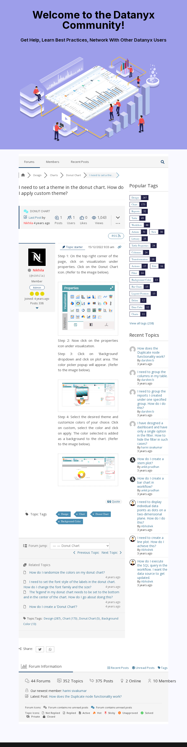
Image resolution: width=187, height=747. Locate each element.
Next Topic (110, 552)
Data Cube (137, 307)
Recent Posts (80, 162)
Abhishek (147, 526)
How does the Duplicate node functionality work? (151, 352)
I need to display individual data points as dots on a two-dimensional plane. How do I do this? (151, 512)
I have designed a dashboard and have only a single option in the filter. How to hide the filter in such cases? (152, 433)
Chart (82, 514)
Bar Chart (137, 286)
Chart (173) (69, 618)
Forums (29, 162)
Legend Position (140, 293)
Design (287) (52, 618)
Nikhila (28, 223)
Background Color (71, 521)
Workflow (137, 225)
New (153, 231)
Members (52, 162)
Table (134, 218)
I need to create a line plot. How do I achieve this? (150, 541)
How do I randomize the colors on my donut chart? (67, 572)
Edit (154, 266)
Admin (135, 231)
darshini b (147, 360)
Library (136, 238)
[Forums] (23, 175)
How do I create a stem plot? (150, 461)
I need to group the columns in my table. (152, 374)
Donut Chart (102, 514)
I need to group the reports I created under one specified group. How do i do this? (151, 399)
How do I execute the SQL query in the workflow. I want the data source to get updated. (152, 569)
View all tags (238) (142, 323)
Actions (136, 266)
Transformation (140, 259)
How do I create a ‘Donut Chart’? (53, 606)
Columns (136, 252)
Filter (134, 273)
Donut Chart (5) (89, 618)
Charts (135, 314)
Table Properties (140, 245)
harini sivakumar (151, 447)
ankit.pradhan (150, 467)
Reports (136, 211)
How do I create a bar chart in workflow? (150, 482)
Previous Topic (87, 552)
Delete (135, 300)
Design (64, 514)
